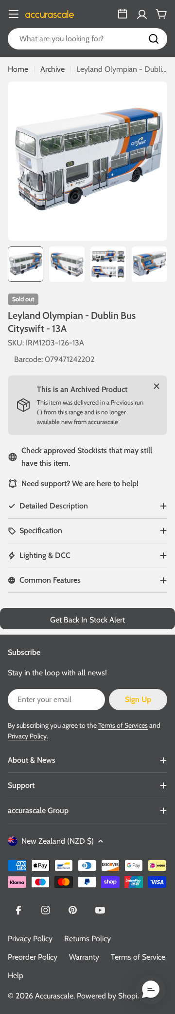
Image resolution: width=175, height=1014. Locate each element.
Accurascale (54, 995)
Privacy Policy (30, 938)
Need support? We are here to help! (80, 483)
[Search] (153, 39)
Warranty (84, 957)
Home (18, 69)
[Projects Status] (122, 14)
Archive (52, 69)
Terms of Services (123, 725)
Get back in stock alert (87, 619)
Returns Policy (87, 938)
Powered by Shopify (110, 995)
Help (15, 975)
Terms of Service (138, 957)
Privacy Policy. (28, 736)
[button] (150, 989)
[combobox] (87, 38)
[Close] (156, 386)
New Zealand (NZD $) (57, 841)
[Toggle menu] (13, 14)
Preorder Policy (32, 957)
